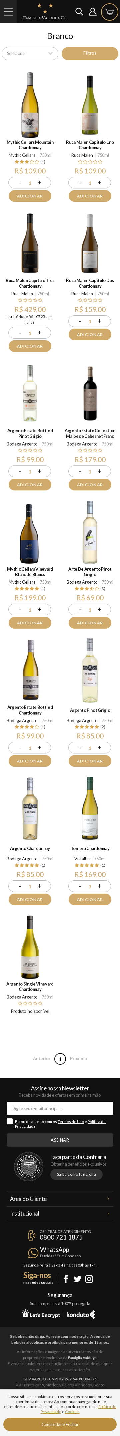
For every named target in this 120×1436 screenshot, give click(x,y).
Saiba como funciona (76, 1174)
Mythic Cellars (22, 155)
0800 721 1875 (61, 1237)
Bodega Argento (22, 443)
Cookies (72, 1411)
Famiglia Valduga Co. (45, 11)
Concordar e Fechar (60, 1424)
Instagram (89, 1279)
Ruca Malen (82, 155)
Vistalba (82, 858)
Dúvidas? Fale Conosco (60, 1256)
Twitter (77, 1279)
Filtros (89, 53)
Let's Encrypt (41, 1313)
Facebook (66, 1279)
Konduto (81, 1313)
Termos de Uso (71, 1121)
